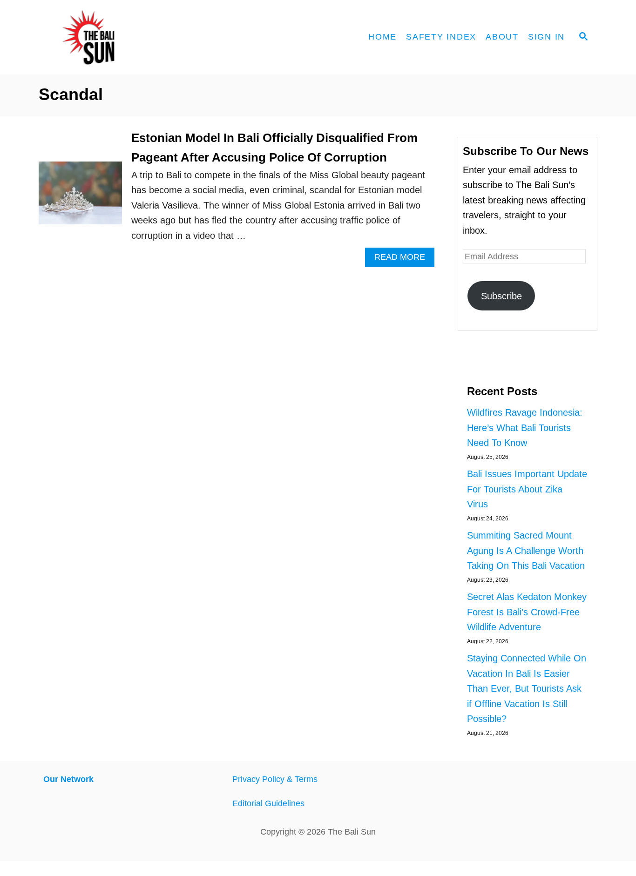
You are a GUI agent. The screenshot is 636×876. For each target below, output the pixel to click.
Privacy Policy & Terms (275, 779)
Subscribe (501, 296)
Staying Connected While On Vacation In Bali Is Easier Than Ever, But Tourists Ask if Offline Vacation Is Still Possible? (526, 688)
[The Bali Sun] (122, 37)
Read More (404, 259)
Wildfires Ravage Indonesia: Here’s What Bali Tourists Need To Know (524, 427)
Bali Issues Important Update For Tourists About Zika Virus (527, 489)
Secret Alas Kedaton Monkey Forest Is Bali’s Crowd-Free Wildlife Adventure (527, 612)
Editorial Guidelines (268, 803)
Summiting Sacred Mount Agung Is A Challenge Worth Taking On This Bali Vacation (526, 550)
